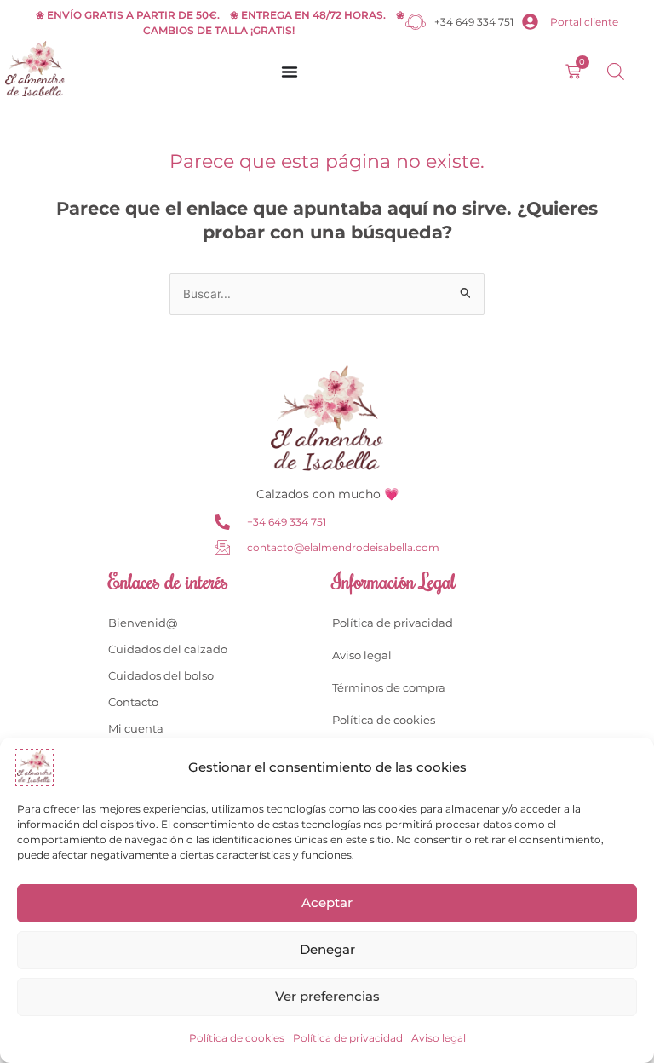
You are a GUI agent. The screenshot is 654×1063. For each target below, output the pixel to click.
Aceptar (327, 902)
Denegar (327, 949)
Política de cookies (236, 1037)
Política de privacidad (348, 1037)
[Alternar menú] (289, 71)
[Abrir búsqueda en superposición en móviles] (615, 71)
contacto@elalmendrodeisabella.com (343, 547)
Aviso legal (438, 1037)
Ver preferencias (327, 996)
